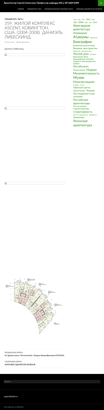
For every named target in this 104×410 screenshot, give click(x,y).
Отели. (82, 85)
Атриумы (81, 37)
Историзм (93, 54)
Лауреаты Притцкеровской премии (84, 63)
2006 (80, 22)
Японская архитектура (82, 123)
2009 (86, 22)
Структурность (82, 112)
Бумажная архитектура (84, 46)
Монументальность (86, 73)
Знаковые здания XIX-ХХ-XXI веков (89, 9)
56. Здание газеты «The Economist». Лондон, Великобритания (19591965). (34, 354)
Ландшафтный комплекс (83, 59)
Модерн (91, 70)
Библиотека (93, 37)
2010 (90, 22)
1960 (74, 19)
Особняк (76, 85)
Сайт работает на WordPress (14, 407)
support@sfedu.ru (11, 396)
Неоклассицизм (83, 81)
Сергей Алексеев (81, 109)
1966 (78, 19)
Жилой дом (81, 54)
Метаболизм (80, 66)
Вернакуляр (77, 51)
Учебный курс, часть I (14, 19)
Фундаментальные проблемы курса (59, 9)
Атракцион (80, 33)
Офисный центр (81, 87)
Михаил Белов (79, 70)
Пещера (90, 90)
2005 (75, 22)
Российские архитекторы (81, 102)
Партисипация (79, 91)
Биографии (82, 42)
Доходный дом (87, 51)
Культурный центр (80, 57)
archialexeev (23, 42)
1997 (83, 19)
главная (21, 9)
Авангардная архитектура (81, 27)
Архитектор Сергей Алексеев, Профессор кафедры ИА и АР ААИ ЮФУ (41, 3)
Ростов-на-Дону (79, 106)
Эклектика (78, 117)
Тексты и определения (80, 115)
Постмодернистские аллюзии (84, 95)
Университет (93, 115)
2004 (92, 19)
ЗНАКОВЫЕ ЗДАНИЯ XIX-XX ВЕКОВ (20, 363)
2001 (88, 19)
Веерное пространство (85, 48)
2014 (95, 22)
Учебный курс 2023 (34, 9)
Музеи (78, 78)
